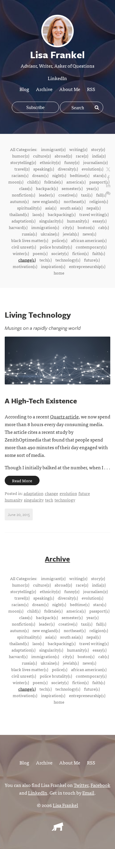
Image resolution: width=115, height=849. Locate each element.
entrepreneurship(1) (87, 266)
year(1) (92, 188)
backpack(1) (47, 188)
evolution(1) (92, 168)
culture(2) (42, 155)
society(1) (59, 253)
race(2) (82, 155)
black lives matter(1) (29, 240)
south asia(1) (71, 207)
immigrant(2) (53, 149)
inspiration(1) (53, 266)
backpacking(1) (61, 214)
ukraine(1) (50, 233)
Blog (24, 89)
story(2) (98, 149)
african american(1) (88, 240)
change (51, 493)
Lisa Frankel (65, 805)
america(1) (76, 181)
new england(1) (46, 201)
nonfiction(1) (23, 194)
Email (88, 792)
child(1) (33, 181)
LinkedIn (57, 78)
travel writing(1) (94, 214)
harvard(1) (18, 227)
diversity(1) (68, 168)
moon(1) (15, 181)
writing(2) (78, 149)
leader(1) (47, 194)
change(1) (27, 260)
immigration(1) (45, 227)
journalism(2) (95, 162)
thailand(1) (19, 214)
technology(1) (67, 260)
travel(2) (21, 168)
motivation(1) (25, 266)
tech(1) (46, 260)
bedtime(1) (79, 175)
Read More (22, 480)
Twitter (81, 785)
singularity (34, 499)
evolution (68, 493)
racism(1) (20, 175)
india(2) (99, 155)
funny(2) (71, 162)
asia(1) (50, 207)
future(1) (92, 260)
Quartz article (64, 416)
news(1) (89, 233)
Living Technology (38, 314)
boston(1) (86, 227)
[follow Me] (108, 169)
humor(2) (20, 155)
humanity (13, 499)
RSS (91, 89)
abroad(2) (63, 155)
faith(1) (98, 253)
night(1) (59, 175)
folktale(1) (53, 181)
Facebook (100, 785)
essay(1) (99, 220)
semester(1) (72, 188)
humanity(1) (78, 220)
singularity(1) (51, 220)
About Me (69, 89)
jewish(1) (71, 233)
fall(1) (101, 194)
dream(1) (40, 175)
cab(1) (103, 227)
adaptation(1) (23, 220)
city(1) (68, 227)
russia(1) (29, 233)
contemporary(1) (91, 247)
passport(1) (99, 181)
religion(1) (98, 201)
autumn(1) (19, 201)
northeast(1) (75, 201)
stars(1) (99, 175)
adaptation (33, 493)
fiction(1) (80, 253)
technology (65, 499)
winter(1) (21, 253)
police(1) (59, 240)
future (84, 493)
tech (49, 499)
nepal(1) (93, 207)
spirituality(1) (29, 207)
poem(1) (40, 253)
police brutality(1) (56, 247)
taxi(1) (86, 194)
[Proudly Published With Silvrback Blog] (57, 828)
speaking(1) (43, 168)
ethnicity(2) (50, 162)
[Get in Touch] (108, 193)
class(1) (25, 188)
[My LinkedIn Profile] (108, 185)
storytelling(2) (23, 162)
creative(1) (67, 194)
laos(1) (38, 214)
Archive (44, 89)
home (59, 273)
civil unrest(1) (24, 247)
